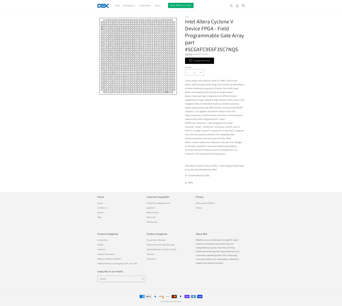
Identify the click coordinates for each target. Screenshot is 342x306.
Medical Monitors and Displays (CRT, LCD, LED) (117, 263)
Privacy (199, 208)
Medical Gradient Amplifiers (109, 259)
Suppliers (151, 208)
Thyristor (150, 254)
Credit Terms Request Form (158, 203)
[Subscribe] (142, 279)
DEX (167, 301)
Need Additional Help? (181, 5)
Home (100, 203)
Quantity (188, 67)
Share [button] (190, 182)
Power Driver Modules (156, 240)
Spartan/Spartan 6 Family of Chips (161, 249)
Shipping (188, 54)
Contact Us (102, 208)
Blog (99, 217)
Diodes (101, 244)
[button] (129, 5)
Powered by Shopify (175, 301)
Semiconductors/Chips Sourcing (160, 244)
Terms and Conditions (205, 203)
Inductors (102, 249)
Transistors (151, 259)
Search (100, 212)
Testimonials (152, 222)
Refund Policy (153, 212)
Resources (151, 217)
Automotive (103, 240)
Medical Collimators (106, 254)
